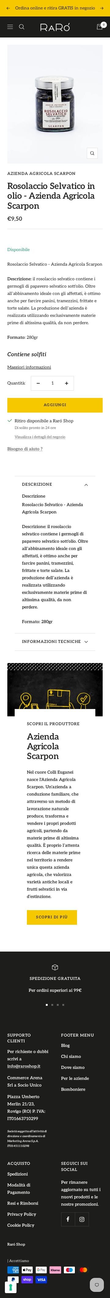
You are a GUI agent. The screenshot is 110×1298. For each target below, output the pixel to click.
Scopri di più (52, 917)
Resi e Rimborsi (22, 1203)
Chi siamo (71, 1056)
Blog (65, 1045)
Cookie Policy (20, 1225)
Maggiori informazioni (29, 367)
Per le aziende (75, 1078)
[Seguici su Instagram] (82, 1219)
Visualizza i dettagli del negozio (40, 437)
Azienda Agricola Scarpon (41, 173)
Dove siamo (73, 1067)
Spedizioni (17, 1174)
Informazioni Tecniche (51, 641)
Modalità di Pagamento (18, 1189)
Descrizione (37, 484)
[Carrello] (100, 27)
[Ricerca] (21, 27)
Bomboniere (73, 1089)
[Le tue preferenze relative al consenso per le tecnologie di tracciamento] (10, 1287)
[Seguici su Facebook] (68, 1219)
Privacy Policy (21, 1214)
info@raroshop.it (23, 1066)
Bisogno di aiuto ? (24, 449)
